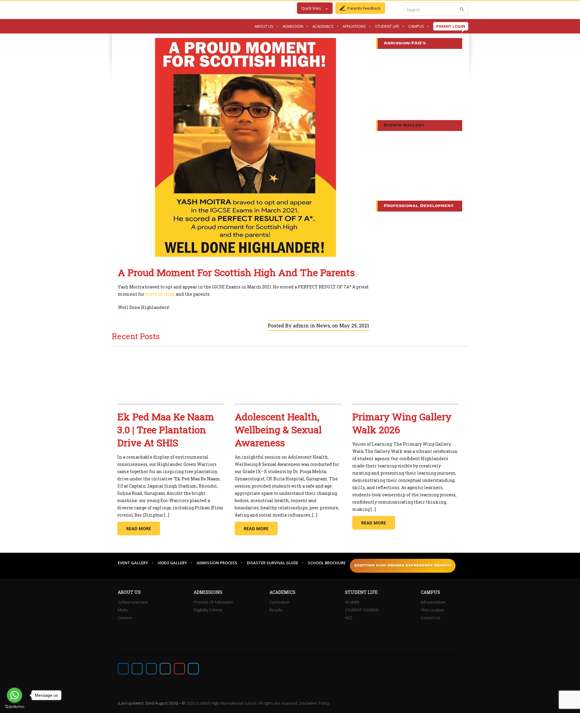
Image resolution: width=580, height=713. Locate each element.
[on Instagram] (151, 668)
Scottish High (160, 294)
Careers (125, 617)
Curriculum (279, 602)
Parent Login (450, 26)
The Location (432, 610)
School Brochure (327, 562)
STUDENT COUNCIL (362, 610)
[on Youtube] (179, 668)
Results (275, 610)
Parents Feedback (364, 8)
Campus (416, 26)
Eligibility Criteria (208, 610)
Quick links (311, 8)
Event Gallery (133, 562)
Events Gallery (404, 125)
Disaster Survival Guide (272, 562)
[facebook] (123, 668)
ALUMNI (352, 602)
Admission (292, 26)
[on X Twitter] (137, 668)
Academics (323, 26)
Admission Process (217, 562)
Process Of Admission (213, 602)
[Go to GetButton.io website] (14, 707)
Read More (138, 528)
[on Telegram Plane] (193, 668)
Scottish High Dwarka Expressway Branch (402, 566)
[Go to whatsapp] (14, 695)
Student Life (387, 26)
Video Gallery (172, 562)
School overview (132, 602)
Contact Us (430, 617)
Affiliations (354, 26)
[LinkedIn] (165, 668)
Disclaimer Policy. (314, 703)
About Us (264, 26)
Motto (123, 610)
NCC (349, 617)
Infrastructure (433, 602)
